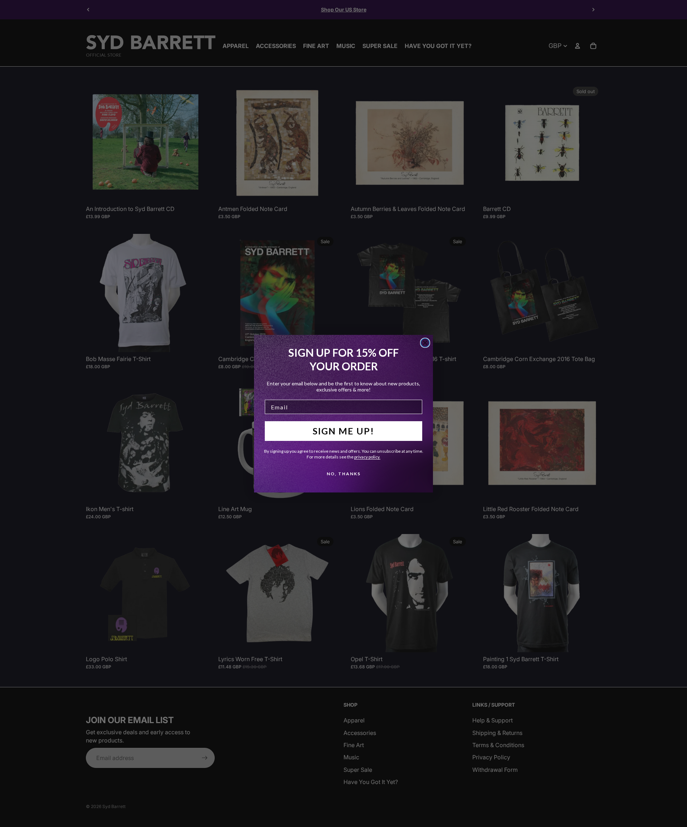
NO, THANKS (344, 473)
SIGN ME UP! (343, 430)
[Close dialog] (425, 342)
